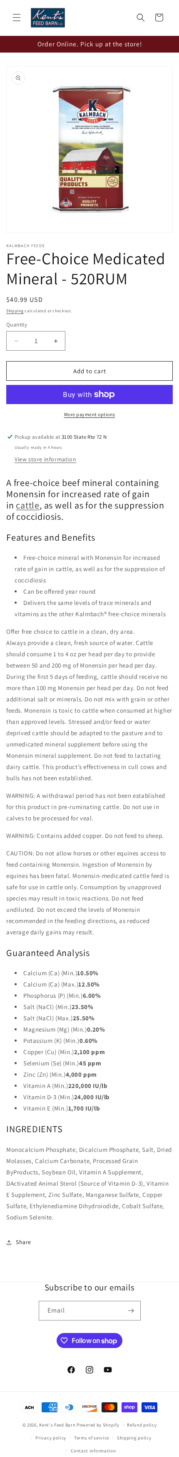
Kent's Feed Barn (57, 1425)
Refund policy (142, 1425)
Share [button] (23, 1242)
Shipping (15, 311)
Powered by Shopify (98, 1425)
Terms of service (91, 1438)
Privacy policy (50, 1438)
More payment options (89, 414)
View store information (45, 459)
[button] (16, 17)
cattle (28, 505)
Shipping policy (134, 1438)
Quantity (16, 324)
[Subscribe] (131, 1310)
